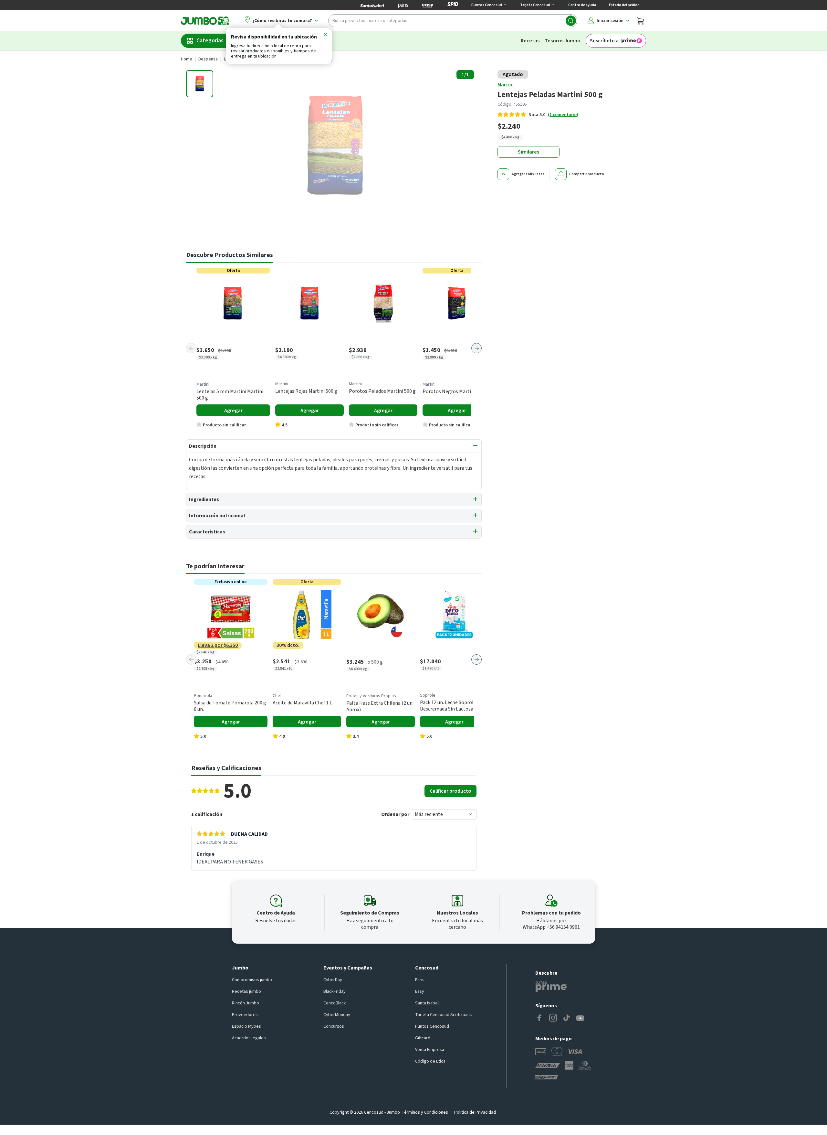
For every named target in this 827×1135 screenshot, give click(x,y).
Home (186, 59)
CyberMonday (336, 1015)
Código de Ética (430, 1061)
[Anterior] (191, 348)
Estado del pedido (624, 5)
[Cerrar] (325, 35)
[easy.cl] (428, 5)
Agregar (233, 410)
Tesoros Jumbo (563, 40)
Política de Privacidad (475, 1112)
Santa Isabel (427, 1003)
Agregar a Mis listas (528, 174)
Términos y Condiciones (425, 1112)
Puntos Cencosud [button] (486, 5)
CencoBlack (334, 1003)
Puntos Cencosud (432, 1026)
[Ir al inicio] (205, 20)
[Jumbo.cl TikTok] (566, 1018)
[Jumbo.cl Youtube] (580, 1018)
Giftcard (422, 1038)
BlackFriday (334, 991)
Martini (505, 84)
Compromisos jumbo (252, 980)
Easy (419, 991)
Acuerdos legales (249, 1038)
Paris (419, 980)
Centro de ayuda (582, 5)
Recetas (530, 40)
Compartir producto (586, 174)
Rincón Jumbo (245, 1003)
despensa (208, 59)
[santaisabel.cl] (372, 5)
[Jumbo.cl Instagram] (553, 1018)
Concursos (333, 1026)
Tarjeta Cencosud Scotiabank (443, 1015)
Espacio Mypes (246, 1026)
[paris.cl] (403, 5)
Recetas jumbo (246, 991)
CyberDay (332, 980)
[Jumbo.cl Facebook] (539, 1018)
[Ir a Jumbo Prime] (551, 986)
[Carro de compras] (640, 20)
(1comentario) (563, 115)
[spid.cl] (453, 5)
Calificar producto (450, 791)
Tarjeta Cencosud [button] (535, 5)
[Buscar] (571, 21)
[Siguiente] (476, 348)
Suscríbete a (604, 40)
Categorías (210, 41)
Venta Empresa (429, 1049)
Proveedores (245, 1015)
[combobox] (452, 20)
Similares (528, 151)
